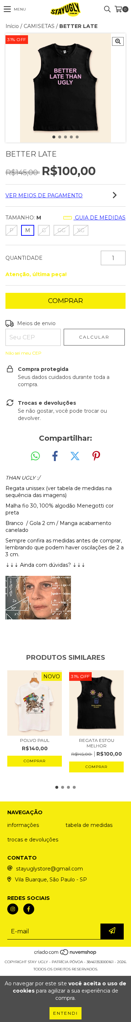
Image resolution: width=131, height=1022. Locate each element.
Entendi (65, 1013)
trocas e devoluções (32, 839)
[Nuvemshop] (66, 954)
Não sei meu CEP (23, 353)
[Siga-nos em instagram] (12, 909)
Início (12, 26)
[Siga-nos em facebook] (28, 909)
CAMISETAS (39, 26)
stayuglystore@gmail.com (49, 868)
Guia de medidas (100, 217)
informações (23, 825)
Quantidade (24, 258)
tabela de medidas (89, 825)
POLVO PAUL (34, 740)
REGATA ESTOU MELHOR (96, 743)
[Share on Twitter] (75, 456)
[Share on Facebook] (55, 456)
